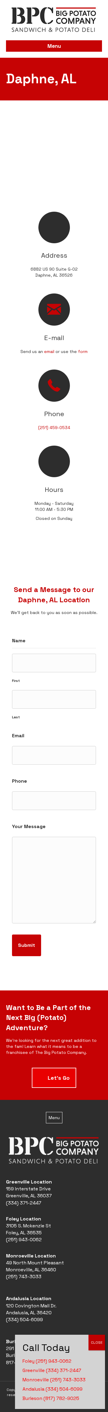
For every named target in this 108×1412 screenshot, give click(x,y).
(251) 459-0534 (54, 427)
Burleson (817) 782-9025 (50, 1398)
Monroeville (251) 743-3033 (54, 1380)
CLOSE (97, 1342)
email (49, 351)
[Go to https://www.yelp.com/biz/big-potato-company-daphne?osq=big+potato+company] (66, 563)
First (16, 681)
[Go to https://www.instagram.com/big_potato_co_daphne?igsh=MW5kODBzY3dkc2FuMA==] (54, 563)
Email (18, 735)
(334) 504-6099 (24, 1319)
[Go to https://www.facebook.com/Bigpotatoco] (42, 563)
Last (16, 717)
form (83, 351)
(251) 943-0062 (24, 1239)
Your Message (29, 826)
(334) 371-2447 (23, 1203)
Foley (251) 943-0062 (46, 1361)
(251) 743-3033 (23, 1276)
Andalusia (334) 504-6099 (52, 1389)
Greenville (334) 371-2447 (51, 1370)
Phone (19, 781)
